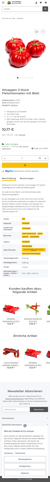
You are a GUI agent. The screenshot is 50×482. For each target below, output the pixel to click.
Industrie (25, 237)
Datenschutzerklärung (14, 399)
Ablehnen (25, 473)
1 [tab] (17, 77)
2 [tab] (20, 77)
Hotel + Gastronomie (29, 233)
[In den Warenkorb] (4, 26)
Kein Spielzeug (27, 246)
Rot (23, 219)
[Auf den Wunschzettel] (43, 31)
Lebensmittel (34, 237)
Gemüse (14, 105)
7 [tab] (32, 77)
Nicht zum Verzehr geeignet (31, 253)
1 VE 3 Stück (26, 228)
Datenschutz (20, 453)
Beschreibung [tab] (9, 178)
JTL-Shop (29, 479)
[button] (36, 2)
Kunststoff (25, 223)
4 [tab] (25, 77)
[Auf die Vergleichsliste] (36, 31)
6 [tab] (30, 77)
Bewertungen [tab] (27, 178)
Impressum (8, 453)
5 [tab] (27, 77)
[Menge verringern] (4, 158)
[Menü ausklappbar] (3, 1)
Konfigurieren (25, 466)
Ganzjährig (25, 242)
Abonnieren (39, 409)
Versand (22, 135)
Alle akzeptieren (25, 459)
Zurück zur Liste (9, 18)
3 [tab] (22, 77)
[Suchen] (45, 8)
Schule (40, 233)
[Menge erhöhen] (45, 158)
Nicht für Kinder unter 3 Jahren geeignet (34, 249)
